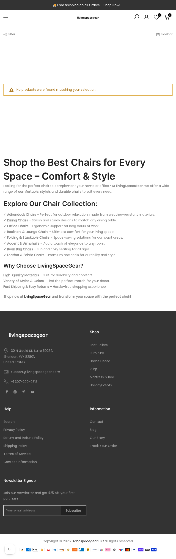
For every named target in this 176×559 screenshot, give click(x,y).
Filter (11, 34)
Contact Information (20, 462)
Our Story (97, 437)
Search (9, 421)
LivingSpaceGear (37, 296)
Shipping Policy (15, 445)
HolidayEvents (101, 385)
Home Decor (100, 361)
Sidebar (167, 34)
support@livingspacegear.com (35, 372)
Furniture (97, 353)
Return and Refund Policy (23, 437)
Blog (93, 429)
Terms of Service (17, 454)
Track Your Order (103, 445)
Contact (96, 421)
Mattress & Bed (102, 377)
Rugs (93, 369)
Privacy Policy (14, 429)
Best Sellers (99, 345)
